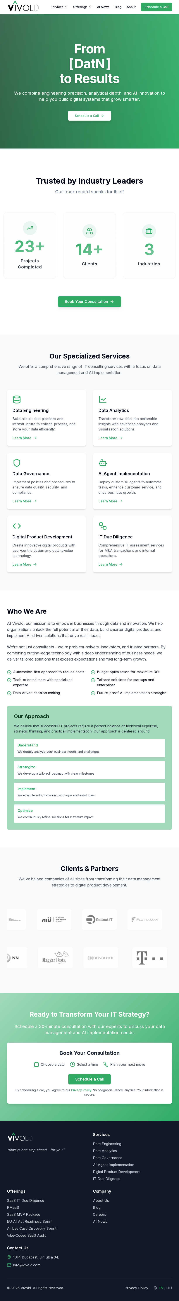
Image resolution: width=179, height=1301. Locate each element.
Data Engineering (107, 1144)
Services (57, 7)
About (131, 7)
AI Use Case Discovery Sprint (31, 1228)
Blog (118, 7)
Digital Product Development (116, 1172)
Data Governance (107, 1158)
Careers (99, 1214)
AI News (103, 7)
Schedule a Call (157, 7)
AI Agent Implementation (113, 1165)
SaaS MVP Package (23, 1214)
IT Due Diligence (106, 1178)
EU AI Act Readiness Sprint (29, 1221)
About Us (101, 1200)
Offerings (80, 7)
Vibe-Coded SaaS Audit (26, 1235)
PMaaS (13, 1207)
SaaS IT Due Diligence (25, 1200)
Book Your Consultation (86, 301)
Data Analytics (105, 1151)
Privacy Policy (81, 1090)
